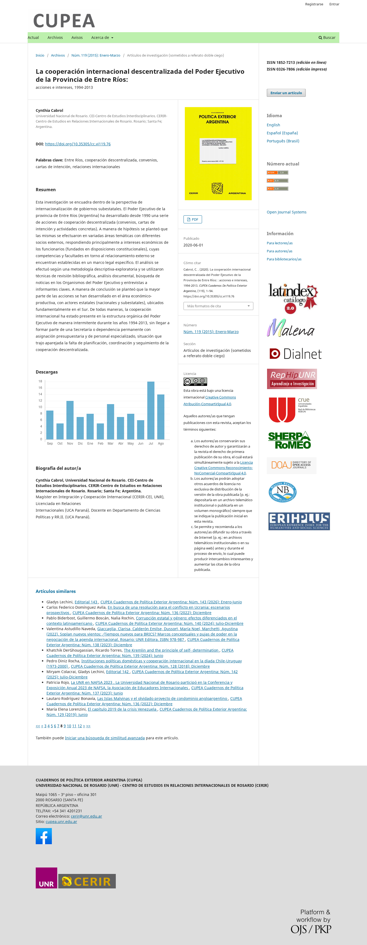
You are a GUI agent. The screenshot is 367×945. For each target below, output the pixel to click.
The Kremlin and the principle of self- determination (172, 650)
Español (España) (282, 132)
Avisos (77, 37)
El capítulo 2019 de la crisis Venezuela (122, 709)
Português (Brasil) (283, 140)
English (273, 124)
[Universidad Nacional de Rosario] (46, 886)
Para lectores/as (280, 243)
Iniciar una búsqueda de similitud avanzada (105, 737)
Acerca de (100, 37)
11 (74, 725)
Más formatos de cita (204, 306)
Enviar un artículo (286, 92)
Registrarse (314, 4)
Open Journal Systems (287, 212)
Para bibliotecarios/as (284, 259)
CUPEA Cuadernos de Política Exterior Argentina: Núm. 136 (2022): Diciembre (142, 612)
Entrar (334, 4)
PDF (194, 219)
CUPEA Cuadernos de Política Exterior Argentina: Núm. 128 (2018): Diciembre (140, 666)
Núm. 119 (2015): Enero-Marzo (95, 55)
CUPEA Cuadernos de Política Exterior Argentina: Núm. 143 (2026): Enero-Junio (171, 601)
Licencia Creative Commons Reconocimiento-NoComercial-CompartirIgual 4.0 (223, 467)
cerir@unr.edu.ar (86, 816)
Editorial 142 (118, 671)
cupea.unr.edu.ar (61, 821)
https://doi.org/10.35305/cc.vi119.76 (78, 143)
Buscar (329, 37)
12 (80, 725)
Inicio (40, 55)
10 (69, 725)
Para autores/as (279, 251)
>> (88, 725)
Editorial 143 (86, 601)
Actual (33, 37)
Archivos (55, 37)
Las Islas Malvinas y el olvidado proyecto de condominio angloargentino (162, 698)
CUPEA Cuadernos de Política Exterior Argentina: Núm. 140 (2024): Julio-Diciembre (169, 623)
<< (38, 725)
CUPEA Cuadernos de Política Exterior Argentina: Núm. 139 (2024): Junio (139, 653)
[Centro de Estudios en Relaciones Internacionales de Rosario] (87, 886)
